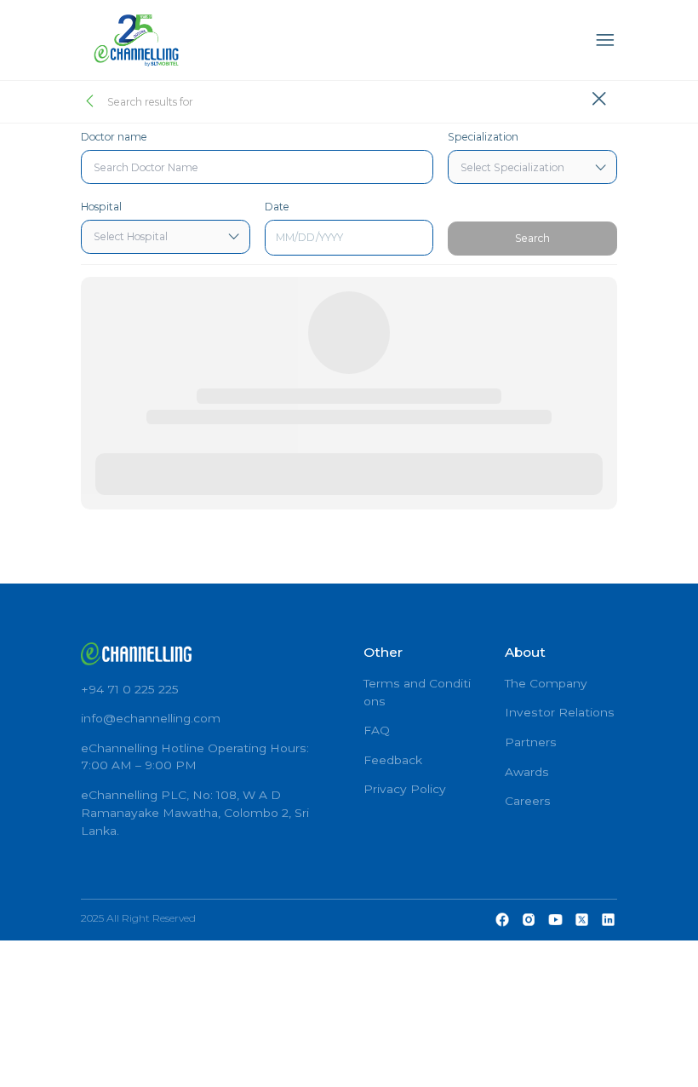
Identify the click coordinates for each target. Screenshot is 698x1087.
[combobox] (257, 167)
